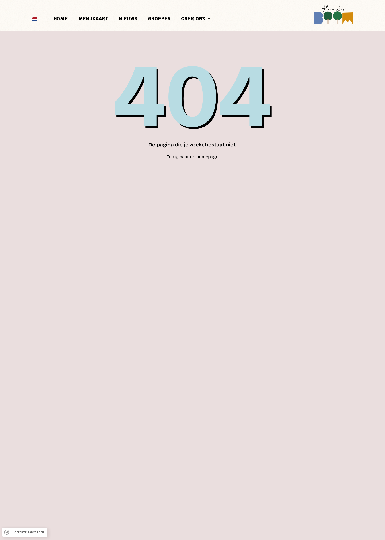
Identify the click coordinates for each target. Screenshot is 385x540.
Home (60, 19)
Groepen (159, 19)
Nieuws (128, 19)
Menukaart (93, 19)
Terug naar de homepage (192, 156)
